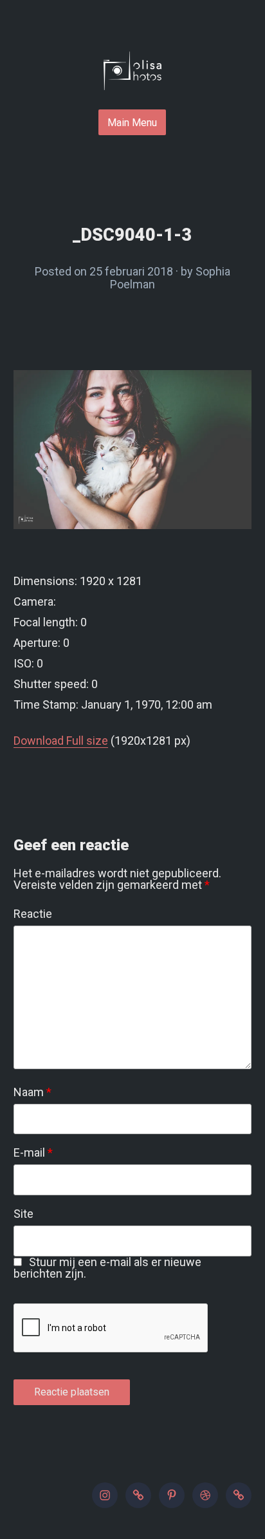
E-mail (33, 1153)
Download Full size (61, 740)
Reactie (33, 914)
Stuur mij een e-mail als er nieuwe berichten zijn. (108, 1267)
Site (23, 1214)
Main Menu (132, 123)
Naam (32, 1092)
